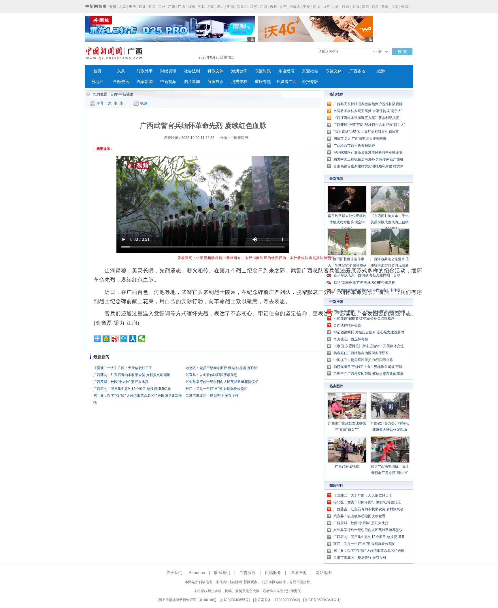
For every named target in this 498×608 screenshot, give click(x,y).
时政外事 (145, 71)
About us (197, 572)
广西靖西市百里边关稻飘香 (354, 145)
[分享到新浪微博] (115, 338)
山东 (326, 7)
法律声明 (298, 572)
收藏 (143, 103)
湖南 (230, 7)
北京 (123, 7)
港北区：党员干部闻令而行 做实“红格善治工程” (222, 368)
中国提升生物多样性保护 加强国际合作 (363, 360)
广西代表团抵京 (347, 467)
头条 (121, 71)
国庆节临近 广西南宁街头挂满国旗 (359, 139)
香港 (375, 7)
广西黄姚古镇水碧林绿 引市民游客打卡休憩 (367, 290)
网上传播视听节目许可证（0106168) (187, 600)
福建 (142, 7)
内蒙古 (295, 7)
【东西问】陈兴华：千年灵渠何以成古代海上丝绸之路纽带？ (390, 222)
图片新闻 (192, 82)
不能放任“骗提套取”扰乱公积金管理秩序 (364, 318)
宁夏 (306, 7)
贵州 (162, 7)
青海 (316, 7)
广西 (181, 7)
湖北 (221, 7)
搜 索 (402, 51)
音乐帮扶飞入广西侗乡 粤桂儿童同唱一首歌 (367, 275)
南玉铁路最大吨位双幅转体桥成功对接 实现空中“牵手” (347, 222)
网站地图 (324, 572)
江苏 (254, 7)
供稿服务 (273, 572)
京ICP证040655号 (234, 600)
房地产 (97, 82)
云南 (404, 7)
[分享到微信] (142, 338)
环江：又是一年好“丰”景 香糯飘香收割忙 (217, 389)
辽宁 (283, 7)
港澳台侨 (239, 71)
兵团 (395, 7)
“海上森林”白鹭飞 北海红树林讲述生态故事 (366, 132)
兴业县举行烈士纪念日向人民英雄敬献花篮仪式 (222, 382)
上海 (355, 7)
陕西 (346, 7)
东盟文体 (334, 71)
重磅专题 (263, 82)
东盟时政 (263, 71)
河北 (201, 7)
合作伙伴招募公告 (347, 325)
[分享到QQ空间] (106, 338)
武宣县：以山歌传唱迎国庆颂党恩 (211, 375)
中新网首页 (96, 6)
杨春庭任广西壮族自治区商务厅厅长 (361, 353)
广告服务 (247, 572)
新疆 (385, 7)
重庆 (132, 7)
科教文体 (215, 71)
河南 (211, 7)
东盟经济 (286, 71)
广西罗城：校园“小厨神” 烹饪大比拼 (120, 382)
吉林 (273, 7)
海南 (191, 7)
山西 (336, 7)
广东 (172, 7)
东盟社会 (310, 71)
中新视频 (168, 82)
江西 (263, 7)
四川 (365, 7)
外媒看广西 (286, 82)
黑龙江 (242, 7)
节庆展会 (215, 82)
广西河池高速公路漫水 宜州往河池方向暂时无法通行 (389, 265)
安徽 (113, 7)
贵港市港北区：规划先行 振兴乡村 (212, 396)
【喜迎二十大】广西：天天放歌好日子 (122, 368)
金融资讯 (121, 82)
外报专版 (310, 82)
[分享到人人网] (133, 338)
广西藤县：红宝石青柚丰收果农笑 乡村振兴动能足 (131, 375)
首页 (97, 71)
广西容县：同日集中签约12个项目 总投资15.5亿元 (132, 389)
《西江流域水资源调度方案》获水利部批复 (366, 118)
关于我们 (174, 572)
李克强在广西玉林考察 (350, 339)
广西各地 (357, 71)
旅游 (381, 71)
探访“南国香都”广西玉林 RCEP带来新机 (364, 283)
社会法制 (192, 71)
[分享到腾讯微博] (124, 338)
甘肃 (152, 7)
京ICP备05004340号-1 (321, 600)
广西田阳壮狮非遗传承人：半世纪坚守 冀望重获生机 (347, 265)
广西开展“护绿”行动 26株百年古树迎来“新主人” (369, 125)
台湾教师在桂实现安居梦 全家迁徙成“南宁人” (367, 111)
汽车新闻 (145, 82)
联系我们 (222, 572)
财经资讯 (168, 71)
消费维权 (239, 82)
